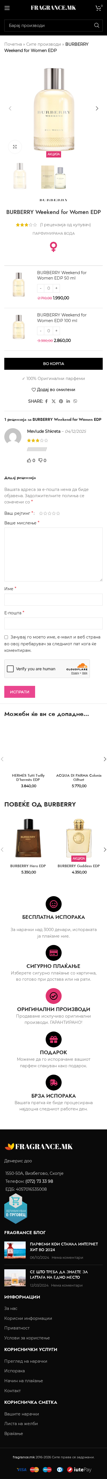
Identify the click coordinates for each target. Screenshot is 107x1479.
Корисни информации (28, 1318)
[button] (10, 108)
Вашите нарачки (21, 1414)
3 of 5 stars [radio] (49, 513)
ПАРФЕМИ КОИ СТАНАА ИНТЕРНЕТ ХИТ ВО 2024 (64, 1247)
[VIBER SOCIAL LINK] (75, 401)
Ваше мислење (21, 523)
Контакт (12, 1390)
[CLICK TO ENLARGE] (15, 146)
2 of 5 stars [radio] (45, 513)
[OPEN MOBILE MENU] (7, 8)
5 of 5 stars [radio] (58, 513)
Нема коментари (67, 1257)
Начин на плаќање (23, 1380)
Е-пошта (14, 612)
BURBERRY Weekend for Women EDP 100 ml (62, 317)
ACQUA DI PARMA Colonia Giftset (79, 777)
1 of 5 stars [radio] (41, 513)
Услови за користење (27, 1338)
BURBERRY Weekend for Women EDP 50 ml (62, 275)
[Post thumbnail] (15, 1250)
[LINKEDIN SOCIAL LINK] (68, 401)
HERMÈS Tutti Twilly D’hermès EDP (28, 777)
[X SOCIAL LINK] (53, 401)
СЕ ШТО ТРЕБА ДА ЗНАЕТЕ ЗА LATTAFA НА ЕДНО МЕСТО (59, 1274)
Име (10, 588)
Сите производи (43, 44)
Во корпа (53, 363)
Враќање (13, 1433)
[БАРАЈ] (97, 25)
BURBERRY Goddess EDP (79, 866)
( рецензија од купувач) (65, 224)
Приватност (17, 1328)
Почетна (13, 44)
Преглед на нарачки (25, 1361)
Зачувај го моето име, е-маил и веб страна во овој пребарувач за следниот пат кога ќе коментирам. (52, 644)
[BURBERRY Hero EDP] (28, 838)
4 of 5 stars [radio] (54, 513)
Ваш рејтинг (18, 513)
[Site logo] (53, 7)
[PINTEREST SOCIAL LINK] (61, 401)
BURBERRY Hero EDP (28, 866)
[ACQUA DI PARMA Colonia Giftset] (79, 748)
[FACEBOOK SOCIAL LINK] (46, 401)
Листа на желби (21, 1423)
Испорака (14, 1370)
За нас (10, 1308)
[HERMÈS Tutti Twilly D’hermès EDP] (28, 748)
